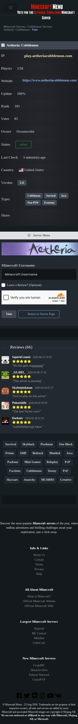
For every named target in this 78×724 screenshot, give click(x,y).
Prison (9, 453)
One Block (66, 444)
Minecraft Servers (14, 26)
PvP (67, 462)
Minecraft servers (44, 523)
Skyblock (28, 444)
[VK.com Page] (58, 696)
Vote (9, 314)
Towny (52, 471)
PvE (65, 471)
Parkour (12, 462)
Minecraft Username (18, 265)
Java (63, 195)
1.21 (22, 182)
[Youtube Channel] (51, 696)
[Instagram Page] (43, 696)
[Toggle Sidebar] (10, 7)
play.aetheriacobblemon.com (48, 56)
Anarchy (29, 480)
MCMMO (47, 480)
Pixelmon (47, 444)
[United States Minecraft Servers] (21, 170)
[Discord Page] (35, 696)
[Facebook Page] (19, 696)
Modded (54, 453)
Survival (50, 195)
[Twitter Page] (27, 696)
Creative (65, 480)
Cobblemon (34, 195)
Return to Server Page (41, 314)
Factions (14, 471)
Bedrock (37, 453)
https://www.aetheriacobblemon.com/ (50, 80)
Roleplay (52, 462)
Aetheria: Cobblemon (16, 29)
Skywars (12, 480)
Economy (49, 202)
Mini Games (32, 462)
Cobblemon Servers (40, 26)
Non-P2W (33, 202)
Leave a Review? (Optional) (24, 285)
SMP (23, 453)
